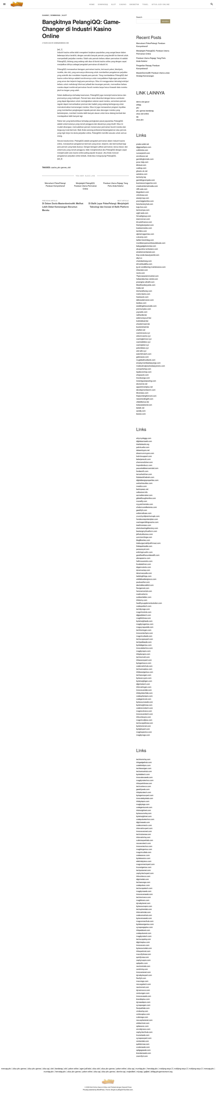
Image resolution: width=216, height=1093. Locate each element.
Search (139, 17)
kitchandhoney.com (144, 291)
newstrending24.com (144, 398)
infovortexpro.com (143, 717)
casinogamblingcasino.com (147, 522)
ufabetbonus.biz (142, 401)
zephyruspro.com (143, 960)
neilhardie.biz (141, 314)
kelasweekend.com (144, 404)
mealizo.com (141, 486)
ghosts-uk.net (141, 171)
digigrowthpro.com (143, 147)
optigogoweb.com (143, 1050)
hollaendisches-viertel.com (147, 279)
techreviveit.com (143, 657)
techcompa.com (143, 210)
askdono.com (141, 174)
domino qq (121, 1071)
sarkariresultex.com (144, 483)
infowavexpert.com (144, 660)
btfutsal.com (141, 165)
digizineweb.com (143, 822)
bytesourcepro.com (144, 906)
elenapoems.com (143, 558)
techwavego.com (143, 882)
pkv (137, 107)
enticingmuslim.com (144, 552)
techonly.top (141, 177)
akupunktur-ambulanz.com (147, 249)
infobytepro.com (142, 801)
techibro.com (141, 231)
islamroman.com (143, 219)
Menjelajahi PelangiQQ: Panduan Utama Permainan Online (85, 186)
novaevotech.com (143, 843)
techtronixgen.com (143, 630)
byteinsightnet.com (144, 816)
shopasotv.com (142, 374)
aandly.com (141, 410)
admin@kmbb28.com (61, 43)
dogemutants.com (143, 567)
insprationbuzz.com (144, 465)
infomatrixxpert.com (144, 828)
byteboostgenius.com (145, 924)
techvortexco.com (143, 786)
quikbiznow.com (142, 1044)
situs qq (46, 1068)
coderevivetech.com (144, 708)
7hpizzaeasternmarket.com (147, 276)
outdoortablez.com (143, 597)
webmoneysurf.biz (143, 317)
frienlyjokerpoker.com (145, 225)
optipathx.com (142, 963)
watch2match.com (143, 353)
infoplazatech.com (143, 792)
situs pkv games (19, 1068)
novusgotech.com (143, 984)
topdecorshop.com (144, 371)
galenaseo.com (142, 356)
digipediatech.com (143, 615)
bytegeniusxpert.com (144, 795)
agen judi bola (85, 1068)
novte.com (140, 273)
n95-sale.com (141, 189)
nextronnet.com (142, 987)
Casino (122, 4)
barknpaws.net (142, 489)
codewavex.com (143, 855)
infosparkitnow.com (144, 783)
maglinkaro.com (142, 900)
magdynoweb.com (143, 891)
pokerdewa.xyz (142, 347)
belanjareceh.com (143, 459)
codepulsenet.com (143, 933)
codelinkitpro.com (143, 765)
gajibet (146, 1071)
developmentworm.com (146, 389)
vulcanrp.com (141, 237)
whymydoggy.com (143, 438)
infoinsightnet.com (143, 810)
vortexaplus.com (143, 1014)
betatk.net (140, 407)
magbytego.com (143, 804)
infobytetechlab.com (144, 693)
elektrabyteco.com (143, 861)
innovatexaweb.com (144, 777)
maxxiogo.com (142, 981)
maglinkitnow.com (143, 618)
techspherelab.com (144, 909)
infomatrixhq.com (143, 837)
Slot (113, 4)
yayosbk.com (141, 312)
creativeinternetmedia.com (147, 186)
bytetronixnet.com (143, 726)
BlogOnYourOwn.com (125, 1090)
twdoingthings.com (144, 576)
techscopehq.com (143, 939)
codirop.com (141, 168)
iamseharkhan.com (144, 474)
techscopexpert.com (144, 639)
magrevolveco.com (144, 711)
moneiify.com (141, 501)
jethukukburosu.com (144, 534)
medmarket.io (142, 594)
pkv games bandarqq (145, 110)
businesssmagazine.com (146, 183)
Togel (145, 4)
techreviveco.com (143, 897)
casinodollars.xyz (143, 341)
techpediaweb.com (144, 642)
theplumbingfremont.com (146, 395)
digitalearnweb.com (144, 441)
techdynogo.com (143, 609)
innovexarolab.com (144, 690)
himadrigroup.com (143, 216)
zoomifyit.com (142, 1056)
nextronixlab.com (143, 966)
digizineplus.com (143, 942)
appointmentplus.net (144, 386)
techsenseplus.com (144, 669)
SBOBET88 (134, 4)
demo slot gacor (142, 101)
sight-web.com (142, 213)
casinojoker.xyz (142, 344)
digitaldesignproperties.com (147, 480)
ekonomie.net (141, 383)
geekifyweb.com (143, 789)
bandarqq (59, 1068)
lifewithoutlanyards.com (145, 285)
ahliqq (138, 104)
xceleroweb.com (143, 1047)
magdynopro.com (143, 651)
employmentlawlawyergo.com (148, 362)
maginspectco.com (144, 732)
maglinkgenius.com (144, 849)
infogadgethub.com (144, 762)
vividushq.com (142, 1011)
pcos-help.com (142, 162)
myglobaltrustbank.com (145, 359)
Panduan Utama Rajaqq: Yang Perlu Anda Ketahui (115, 184)
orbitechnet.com (142, 1023)
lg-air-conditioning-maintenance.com (151, 267)
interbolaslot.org (142, 444)
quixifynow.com (142, 957)
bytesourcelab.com (144, 948)
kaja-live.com (141, 207)
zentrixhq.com (142, 969)
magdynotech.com (144, 936)
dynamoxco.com (143, 990)
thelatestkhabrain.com (145, 477)
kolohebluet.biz (142, 320)
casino (53, 167)
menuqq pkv (6, 1068)
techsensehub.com (144, 771)
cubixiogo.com (142, 1017)
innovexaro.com (142, 945)
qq (137, 116)
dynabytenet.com (143, 903)
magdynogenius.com (144, 624)
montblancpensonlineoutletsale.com (150, 243)
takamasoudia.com (144, 573)
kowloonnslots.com (144, 228)
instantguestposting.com (146, 380)
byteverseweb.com (144, 918)
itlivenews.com (142, 392)
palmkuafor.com (142, 447)
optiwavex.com (142, 1026)
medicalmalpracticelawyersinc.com (150, 365)
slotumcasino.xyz (143, 335)
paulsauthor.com (143, 582)
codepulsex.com (143, 885)
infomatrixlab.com (143, 912)
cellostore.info (142, 492)
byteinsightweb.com (144, 621)
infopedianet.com (143, 930)
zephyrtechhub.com (144, 1032)
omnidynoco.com (143, 1029)
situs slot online (142, 113)
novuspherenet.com (144, 1020)
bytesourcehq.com (144, 813)
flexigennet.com (142, 588)
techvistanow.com (143, 834)
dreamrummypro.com (145, 453)
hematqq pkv (152, 1068)
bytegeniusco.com (143, 663)
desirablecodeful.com (145, 585)
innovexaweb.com (143, 996)
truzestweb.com (142, 1035)
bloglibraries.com (143, 540)
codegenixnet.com (143, 699)
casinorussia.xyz (143, 332)
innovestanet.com (143, 972)
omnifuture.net (142, 156)
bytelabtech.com (143, 774)
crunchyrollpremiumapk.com (148, 516)
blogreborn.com (142, 192)
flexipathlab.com (143, 1008)
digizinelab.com (142, 879)
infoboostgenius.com (144, 672)
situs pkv (140, 119)
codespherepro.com (144, 696)
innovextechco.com (144, 846)
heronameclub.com (144, 591)
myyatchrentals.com (144, 504)
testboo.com (141, 303)
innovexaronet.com (144, 831)
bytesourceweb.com (144, 702)
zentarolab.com (142, 1041)
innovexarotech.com (144, 714)
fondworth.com (142, 471)
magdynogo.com (143, 735)
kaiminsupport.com (144, 456)
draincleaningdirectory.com (147, 528)
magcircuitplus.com (144, 720)
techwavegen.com (143, 675)
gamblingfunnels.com (145, 159)
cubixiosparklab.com (144, 840)
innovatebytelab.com (144, 798)
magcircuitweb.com (144, 636)
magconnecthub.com (145, 921)
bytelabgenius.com (144, 645)
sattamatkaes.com (144, 513)
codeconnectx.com (144, 825)
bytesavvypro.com (144, 678)
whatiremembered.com (145, 252)
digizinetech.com (143, 684)
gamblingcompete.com (145, 180)
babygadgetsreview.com (146, 246)
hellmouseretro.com (144, 561)
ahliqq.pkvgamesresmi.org (161, 1071)
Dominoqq (103, 4)
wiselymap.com (142, 198)
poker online (73, 1068)
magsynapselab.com (144, 627)
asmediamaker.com (144, 495)
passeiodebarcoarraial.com (147, 468)
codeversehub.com (144, 915)
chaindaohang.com (144, 261)
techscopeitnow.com (144, 723)
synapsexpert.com (144, 1038)
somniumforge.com (144, 537)
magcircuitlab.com (143, 852)
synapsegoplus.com (144, 927)
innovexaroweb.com (144, 894)
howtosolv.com (142, 297)
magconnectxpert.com (145, 864)
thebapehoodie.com (144, 546)
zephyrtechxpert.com (145, 873)
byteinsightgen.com (144, 681)
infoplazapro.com (143, 654)
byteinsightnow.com (144, 705)
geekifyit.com (141, 510)
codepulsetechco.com (145, 819)
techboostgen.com (143, 768)
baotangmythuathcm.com (146, 531)
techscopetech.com (144, 888)
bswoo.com (141, 413)
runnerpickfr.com (143, 153)
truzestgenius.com (143, 867)
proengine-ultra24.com (145, 282)
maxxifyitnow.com (143, 954)
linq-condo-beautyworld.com (147, 255)
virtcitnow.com (142, 195)
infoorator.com (142, 270)
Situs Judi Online (161, 4)
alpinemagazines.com (145, 234)
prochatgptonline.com (145, 201)
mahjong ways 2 (166, 1068)
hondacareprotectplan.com (147, 519)
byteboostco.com (143, 858)
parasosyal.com (142, 549)
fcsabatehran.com (143, 564)
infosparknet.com (143, 951)
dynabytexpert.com (144, 975)
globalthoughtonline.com (146, 498)
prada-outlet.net (142, 144)
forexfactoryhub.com (144, 204)
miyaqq (139, 1071)
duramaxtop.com (143, 570)
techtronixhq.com (143, 759)
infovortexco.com (143, 876)
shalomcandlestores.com (146, 507)
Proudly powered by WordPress (93, 1090)
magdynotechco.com (145, 780)
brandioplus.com (143, 999)
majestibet (131, 1071)
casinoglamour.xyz (144, 338)
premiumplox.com (143, 309)
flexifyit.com (141, 978)
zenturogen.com (143, 993)
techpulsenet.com (143, 870)
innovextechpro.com (144, 633)
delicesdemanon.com (145, 300)
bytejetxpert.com (143, 729)
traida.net (140, 288)
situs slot (96, 1068)
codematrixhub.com (144, 666)
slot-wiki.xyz (141, 350)
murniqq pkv (141, 1068)
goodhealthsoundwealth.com (148, 555)
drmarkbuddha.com (144, 264)
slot (69, 167)
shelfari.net (140, 329)
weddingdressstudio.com (146, 306)
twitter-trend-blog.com (145, 240)
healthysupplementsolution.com (149, 603)
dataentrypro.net (143, 450)
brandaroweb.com (143, 1053)
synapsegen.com (143, 1005)
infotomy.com (141, 600)
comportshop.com (143, 368)
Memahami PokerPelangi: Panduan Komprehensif (55, 184)
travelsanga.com (143, 377)
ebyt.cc (139, 258)
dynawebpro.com (143, 1002)
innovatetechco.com (144, 648)
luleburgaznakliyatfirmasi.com (148, 543)
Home (92, 4)
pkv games (62, 167)
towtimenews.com (143, 525)
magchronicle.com (143, 612)
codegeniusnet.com (144, 807)
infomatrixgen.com (143, 687)
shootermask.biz (143, 323)
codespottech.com (143, 606)
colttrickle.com (142, 150)
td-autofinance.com (144, 222)
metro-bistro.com (143, 294)
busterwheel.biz (142, 326)
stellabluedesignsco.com (146, 579)
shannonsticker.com (144, 462)
